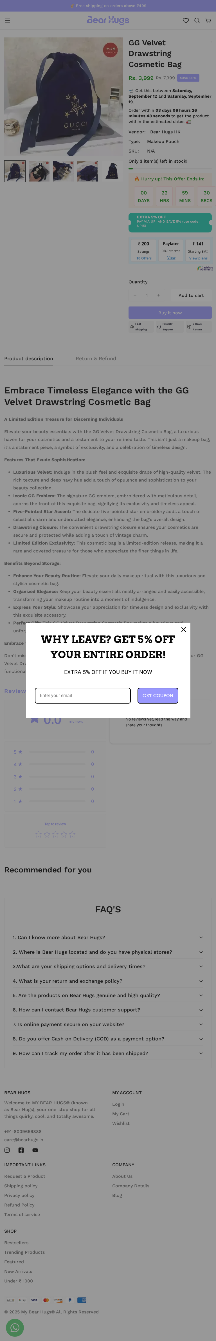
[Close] (183, 629)
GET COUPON (158, 695)
